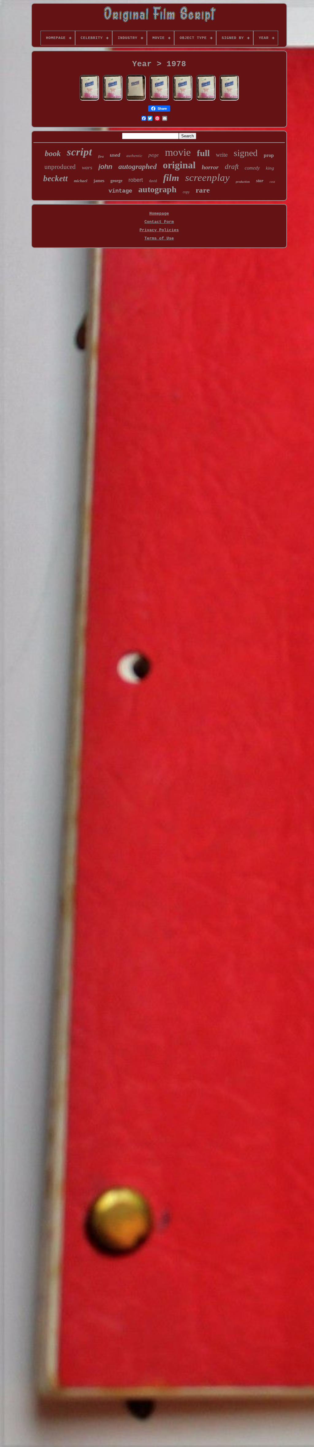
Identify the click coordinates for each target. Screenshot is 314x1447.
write (222, 154)
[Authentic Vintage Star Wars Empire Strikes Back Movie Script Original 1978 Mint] (135, 100)
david (153, 181)
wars (87, 167)
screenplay (207, 177)
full (203, 153)
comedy (252, 167)
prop (269, 155)
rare (203, 190)
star (259, 180)
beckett (55, 178)
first (101, 156)
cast (272, 181)
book (53, 153)
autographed (137, 166)
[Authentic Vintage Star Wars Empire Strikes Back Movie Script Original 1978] (89, 100)
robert (135, 180)
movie (178, 152)
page (153, 154)
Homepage (159, 213)
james (99, 180)
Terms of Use (159, 238)
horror (210, 167)
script (79, 152)
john (105, 166)
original (179, 164)
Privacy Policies (159, 230)
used (115, 155)
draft (232, 166)
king (270, 168)
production (243, 181)
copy (186, 192)
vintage (120, 191)
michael (80, 180)
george (116, 180)
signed (246, 153)
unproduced (60, 166)
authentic (134, 155)
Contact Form (159, 222)
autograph (157, 189)
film (171, 177)
